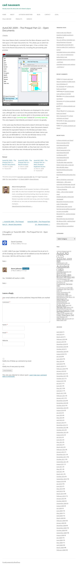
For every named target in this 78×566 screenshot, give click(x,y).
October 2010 (61, 476)
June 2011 (59, 467)
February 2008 (61, 550)
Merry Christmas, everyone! (65, 179)
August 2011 (60, 464)
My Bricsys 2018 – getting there (66, 221)
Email (4, 333)
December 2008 (61, 525)
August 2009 (60, 506)
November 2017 (61, 376)
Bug (71, 277)
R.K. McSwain (60, 86)
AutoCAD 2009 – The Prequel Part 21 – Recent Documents (9, 162)
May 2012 (59, 442)
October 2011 (61, 459)
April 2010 (59, 491)
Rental (61, 307)
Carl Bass (60, 281)
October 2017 (61, 378)
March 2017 (60, 393)
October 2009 (61, 501)
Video (60, 318)
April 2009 (59, 516)
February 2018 (61, 369)
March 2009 (60, 518)
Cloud (68, 280)
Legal (56, 14)
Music (72, 297)
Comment (6, 302)
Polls (61, 304)
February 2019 (61, 339)
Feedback (61, 289)
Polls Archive (6, 19)
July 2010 (59, 484)
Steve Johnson (34, 179)
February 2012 (61, 449)
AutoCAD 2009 (27, 177)
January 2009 (60, 523)
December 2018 (61, 344)
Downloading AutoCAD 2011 (65, 45)
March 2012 (60, 447)
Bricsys (62, 277)
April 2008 (59, 545)
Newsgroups (62, 299)
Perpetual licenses (63, 303)
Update (68, 313)
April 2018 (59, 364)
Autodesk (63, 267)
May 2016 (59, 418)
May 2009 (59, 513)
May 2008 (59, 543)
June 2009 (59, 511)
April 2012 (59, 445)
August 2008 (60, 535)
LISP (68, 295)
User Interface (12, 179)
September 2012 (61, 432)
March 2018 (60, 366)
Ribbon (70, 307)
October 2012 (61, 430)
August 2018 (60, 354)
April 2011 (59, 472)
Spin (68, 309)
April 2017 (59, 391)
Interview (62, 294)
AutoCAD (20, 177)
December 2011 (61, 454)
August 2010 (60, 481)
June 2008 (59, 540)
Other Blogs (63, 300)
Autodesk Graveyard (25, 14)
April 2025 (59, 332)
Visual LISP (69, 318)
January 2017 (60, 398)
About (12, 14)
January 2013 (60, 423)
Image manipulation (63, 292)
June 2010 (59, 486)
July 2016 (59, 413)
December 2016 (61, 400)
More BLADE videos (62, 167)
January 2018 (60, 371)
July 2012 (59, 437)
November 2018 (61, 347)
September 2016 (61, 408)
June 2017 (59, 386)
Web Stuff (61, 320)
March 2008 (60, 547)
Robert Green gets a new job (65, 165)
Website (5, 340)
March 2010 (60, 494)
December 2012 (61, 425)
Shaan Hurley (61, 309)
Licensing (61, 296)
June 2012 (59, 440)
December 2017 (61, 374)
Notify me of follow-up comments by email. (17, 361)
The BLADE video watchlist (64, 162)
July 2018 (59, 356)
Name (5, 325)
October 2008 (61, 530)
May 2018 (59, 361)
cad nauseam (11, 5)
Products (19, 19)
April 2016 (59, 420)
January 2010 (60, 498)
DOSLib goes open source (64, 206)
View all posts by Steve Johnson (22, 206)
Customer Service (64, 285)
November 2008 (61, 528)
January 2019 (60, 342)
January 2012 (60, 452)
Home (4, 14)
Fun (70, 289)
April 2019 (59, 334)
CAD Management (63, 279)
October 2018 (61, 349)
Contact (47, 14)
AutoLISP (61, 273)
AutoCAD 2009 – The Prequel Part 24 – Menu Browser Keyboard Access (41, 163)
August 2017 (60, 381)
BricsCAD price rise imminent (65, 219)
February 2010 (61, 496)
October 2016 (61, 405)
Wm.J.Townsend (61, 116)
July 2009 (59, 508)
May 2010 (59, 489)
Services (29, 19)
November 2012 (61, 427)
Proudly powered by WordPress (11, 562)
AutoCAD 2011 (62, 263)
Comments (61, 282)
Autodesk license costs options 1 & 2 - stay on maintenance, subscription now (66, 54)
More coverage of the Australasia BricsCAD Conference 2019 (63, 145)
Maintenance (62, 297)
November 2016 (61, 403)
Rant (68, 305)
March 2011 (60, 474)
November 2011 (61, 457)
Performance (62, 302)
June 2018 (59, 359)
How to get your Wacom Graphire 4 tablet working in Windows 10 (65, 35)
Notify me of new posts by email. (13, 366)
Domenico (60, 101)
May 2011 (59, 469)
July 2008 (59, 538)
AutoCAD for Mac (63, 264)
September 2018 (61, 351)
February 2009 (61, 520)
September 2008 (61, 533)
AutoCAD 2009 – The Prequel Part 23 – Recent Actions (25, 162)
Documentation (62, 287)
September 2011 (61, 462)
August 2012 (60, 435)
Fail (70, 287)
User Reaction (62, 317)
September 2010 (61, 479)
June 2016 (59, 415)
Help (59, 291)
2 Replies (5, 35)
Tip (34, 177)
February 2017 (61, 396)
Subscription (65, 310)
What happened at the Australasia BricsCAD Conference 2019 (63, 152)
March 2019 (60, 337)
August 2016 (60, 410)
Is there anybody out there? (65, 140)
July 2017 (59, 383)
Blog (38, 14)
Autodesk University (64, 272)
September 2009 (61, 503)
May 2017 (59, 388)
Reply (4, 261)
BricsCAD (64, 275)
